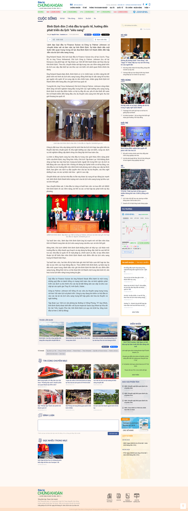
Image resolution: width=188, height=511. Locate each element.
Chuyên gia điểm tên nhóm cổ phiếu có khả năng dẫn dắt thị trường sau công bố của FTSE (135, 358)
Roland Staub (76, 350)
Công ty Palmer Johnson (64, 350)
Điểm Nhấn (135, 323)
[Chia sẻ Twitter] (145, 4)
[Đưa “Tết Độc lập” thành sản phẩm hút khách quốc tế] (50, 397)
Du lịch (88, 18)
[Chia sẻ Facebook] (142, 4)
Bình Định (62, 354)
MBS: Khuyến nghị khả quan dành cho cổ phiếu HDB (136, 387)
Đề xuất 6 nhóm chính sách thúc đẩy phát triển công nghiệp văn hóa (135, 154)
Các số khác (128, 430)
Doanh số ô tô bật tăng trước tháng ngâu (135, 203)
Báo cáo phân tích (130, 382)
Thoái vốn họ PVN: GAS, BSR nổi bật (135, 370)
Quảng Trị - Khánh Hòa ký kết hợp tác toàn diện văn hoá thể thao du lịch (135, 304)
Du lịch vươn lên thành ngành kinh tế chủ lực (106, 407)
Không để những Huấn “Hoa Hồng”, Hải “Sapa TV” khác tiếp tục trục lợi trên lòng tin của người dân (135, 62)
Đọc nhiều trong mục (55, 440)
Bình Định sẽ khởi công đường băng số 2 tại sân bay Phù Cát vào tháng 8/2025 (105, 339)
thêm (146, 8)
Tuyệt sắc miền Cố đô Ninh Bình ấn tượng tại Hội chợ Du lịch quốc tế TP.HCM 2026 (78, 381)
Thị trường (127, 209)
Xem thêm (135, 312)
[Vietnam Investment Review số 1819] (143, 425)
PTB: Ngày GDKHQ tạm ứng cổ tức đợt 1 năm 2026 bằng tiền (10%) (135, 454)
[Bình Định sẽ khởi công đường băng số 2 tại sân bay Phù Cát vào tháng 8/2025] (105, 329)
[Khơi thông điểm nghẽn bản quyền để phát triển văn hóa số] (135, 136)
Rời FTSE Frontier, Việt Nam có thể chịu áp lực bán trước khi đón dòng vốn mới (135, 344)
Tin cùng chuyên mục (55, 360)
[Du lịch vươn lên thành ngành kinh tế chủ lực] (106, 397)
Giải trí (80, 18)
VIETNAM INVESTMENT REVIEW (133, 4)
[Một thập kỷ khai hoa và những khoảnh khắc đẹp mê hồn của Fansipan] (50, 451)
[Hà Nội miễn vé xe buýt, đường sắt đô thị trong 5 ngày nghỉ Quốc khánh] (135, 93)
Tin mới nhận (128, 262)
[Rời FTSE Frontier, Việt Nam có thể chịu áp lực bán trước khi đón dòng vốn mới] (135, 333)
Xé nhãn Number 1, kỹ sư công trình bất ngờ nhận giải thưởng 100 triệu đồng (136, 116)
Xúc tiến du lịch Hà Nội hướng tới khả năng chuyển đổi (105, 381)
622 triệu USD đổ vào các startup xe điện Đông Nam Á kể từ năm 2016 (135, 199)
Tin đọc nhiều (142, 262)
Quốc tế (120, 8)
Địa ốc (112, 8)
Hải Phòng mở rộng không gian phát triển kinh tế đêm (78, 407)
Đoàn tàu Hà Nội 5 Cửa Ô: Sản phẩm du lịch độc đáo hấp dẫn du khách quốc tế (135, 287)
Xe (95, 18)
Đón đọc (125, 419)
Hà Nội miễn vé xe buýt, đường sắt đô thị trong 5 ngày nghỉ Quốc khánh (135, 106)
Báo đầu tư (121, 4)
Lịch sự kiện (127, 436)
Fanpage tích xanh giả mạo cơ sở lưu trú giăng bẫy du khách (135, 111)
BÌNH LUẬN (48, 415)
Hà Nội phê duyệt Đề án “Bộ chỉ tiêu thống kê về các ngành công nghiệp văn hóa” (136, 159)
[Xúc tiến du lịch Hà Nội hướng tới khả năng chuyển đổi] (106, 371)
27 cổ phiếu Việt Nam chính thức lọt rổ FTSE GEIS (135, 365)
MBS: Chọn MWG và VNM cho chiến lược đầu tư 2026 (135, 409)
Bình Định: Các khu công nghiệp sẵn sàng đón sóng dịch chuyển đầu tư (50, 339)
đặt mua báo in (78, 4)
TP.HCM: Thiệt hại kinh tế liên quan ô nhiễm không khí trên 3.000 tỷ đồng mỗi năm (135, 193)
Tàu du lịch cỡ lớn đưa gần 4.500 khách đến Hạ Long (134, 278)
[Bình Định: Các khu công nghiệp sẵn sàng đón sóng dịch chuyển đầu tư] (51, 329)
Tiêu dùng (71, 18)
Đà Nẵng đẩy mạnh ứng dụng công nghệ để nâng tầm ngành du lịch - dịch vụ (135, 269)
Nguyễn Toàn (55, 34)
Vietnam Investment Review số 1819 (130, 424)
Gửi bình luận (113, 433)
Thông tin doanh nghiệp (98, 8)
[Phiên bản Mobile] (148, 4)
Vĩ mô (85, 8)
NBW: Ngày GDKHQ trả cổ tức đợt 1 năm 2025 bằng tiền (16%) (135, 444)
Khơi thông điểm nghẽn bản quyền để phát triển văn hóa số (134, 149)
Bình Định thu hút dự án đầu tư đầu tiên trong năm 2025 (78, 339)
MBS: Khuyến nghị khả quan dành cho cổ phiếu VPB (136, 401)
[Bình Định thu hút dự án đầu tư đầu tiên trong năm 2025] (78, 329)
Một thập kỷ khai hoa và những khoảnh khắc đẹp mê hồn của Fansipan (49, 461)
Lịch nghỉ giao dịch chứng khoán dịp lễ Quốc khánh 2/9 (135, 351)
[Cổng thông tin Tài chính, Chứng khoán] (50, 5)
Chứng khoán (75, 8)
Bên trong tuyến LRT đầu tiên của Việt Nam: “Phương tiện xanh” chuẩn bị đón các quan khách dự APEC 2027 (49, 382)
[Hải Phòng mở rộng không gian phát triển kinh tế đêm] (78, 397)
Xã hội (62, 18)
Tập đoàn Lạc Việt (51, 350)
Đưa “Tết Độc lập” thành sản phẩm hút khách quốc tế (49, 407)
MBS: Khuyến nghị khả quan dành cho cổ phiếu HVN (136, 394)
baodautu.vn (63, 34)
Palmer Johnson (113, 350)
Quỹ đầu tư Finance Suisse (100, 350)
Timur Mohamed (86, 350)
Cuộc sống (47, 18)
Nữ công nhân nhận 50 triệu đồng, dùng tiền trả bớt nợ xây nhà (136, 69)
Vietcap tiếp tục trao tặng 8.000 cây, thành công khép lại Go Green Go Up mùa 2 (136, 73)
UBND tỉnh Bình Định (52, 354)
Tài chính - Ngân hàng (133, 8)
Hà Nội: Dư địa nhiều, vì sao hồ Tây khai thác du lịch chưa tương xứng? (134, 296)
